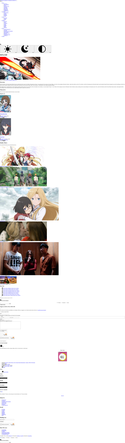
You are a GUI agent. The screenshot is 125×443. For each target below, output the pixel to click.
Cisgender (1, 116)
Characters (10, 80)
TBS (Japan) (33, 362)
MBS (30, 362)
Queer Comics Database (5, 432)
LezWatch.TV (10, 435)
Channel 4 (27, 362)
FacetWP (21, 435)
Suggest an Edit (2, 304)
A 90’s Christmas (2, 284)
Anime (8, 366)
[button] (0, 44)
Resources (3, 404)
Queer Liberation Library (6, 433)
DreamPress (30, 435)
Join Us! (62, 395)
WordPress (18, 435)
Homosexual (6, 139)
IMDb (4, 367)
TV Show (8, 364)
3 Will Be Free (2, 275)
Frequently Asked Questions (6, 401)
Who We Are (4, 399)
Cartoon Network (11, 362)
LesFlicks (3, 431)
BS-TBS (6, 362)
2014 (6, 365)
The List (1, 241)
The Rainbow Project (5, 434)
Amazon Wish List (5, 405)
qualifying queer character (42, 310)
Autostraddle (4, 429)
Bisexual (5, 116)
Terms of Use (4, 402)
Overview (7, 80)
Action (6, 366)
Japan (5, 363)
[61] (62, 360)
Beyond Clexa (4, 430)
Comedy (11, 366)
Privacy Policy (4, 403)
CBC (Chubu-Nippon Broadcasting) (19, 362)
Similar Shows (14, 80)
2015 (8, 365)
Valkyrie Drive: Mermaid (4, 166)
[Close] (2, 1)
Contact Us (3, 400)
